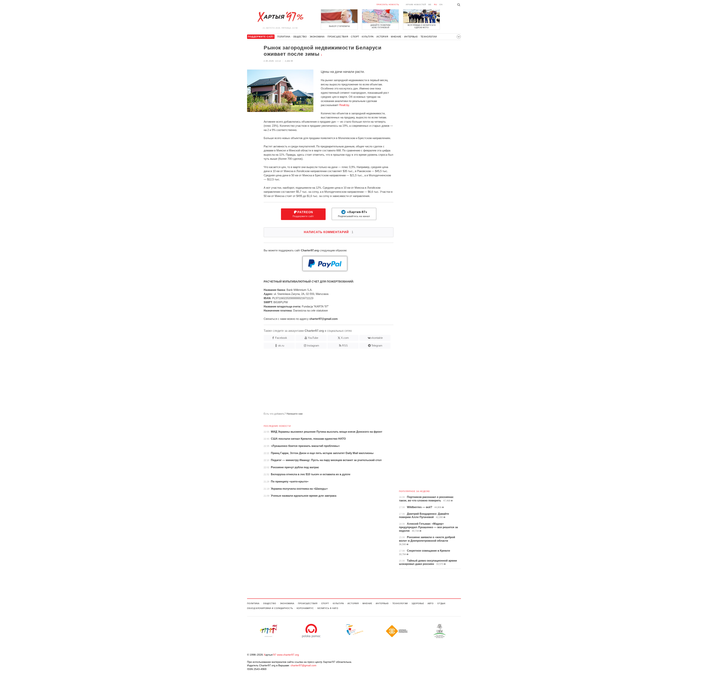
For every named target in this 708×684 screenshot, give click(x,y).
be (429, 5)
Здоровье (418, 603)
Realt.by (344, 105)
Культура (368, 36)
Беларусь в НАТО (327, 608)
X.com (345, 337)
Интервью (411, 36)
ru (435, 5)
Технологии (429, 36)
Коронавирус (305, 608)
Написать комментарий (328, 232)
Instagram (313, 345)
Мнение (396, 36)
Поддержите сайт (303, 214)
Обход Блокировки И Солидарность (270, 608)
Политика (283, 36)
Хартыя (280, 17)
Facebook (281, 337)
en (441, 5)
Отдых (441, 603)
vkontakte (377, 337)
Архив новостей (416, 5)
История (382, 36)
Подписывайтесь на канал (354, 214)
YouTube (313, 337)
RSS (345, 345)
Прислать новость (387, 5)
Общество (300, 36)
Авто (431, 603)
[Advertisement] (320, 382)
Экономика (317, 36)
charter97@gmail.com (303, 665)
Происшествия (337, 36)
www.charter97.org (288, 654)
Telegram (376, 345)
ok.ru (281, 345)
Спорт (355, 36)
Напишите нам (295, 413)
